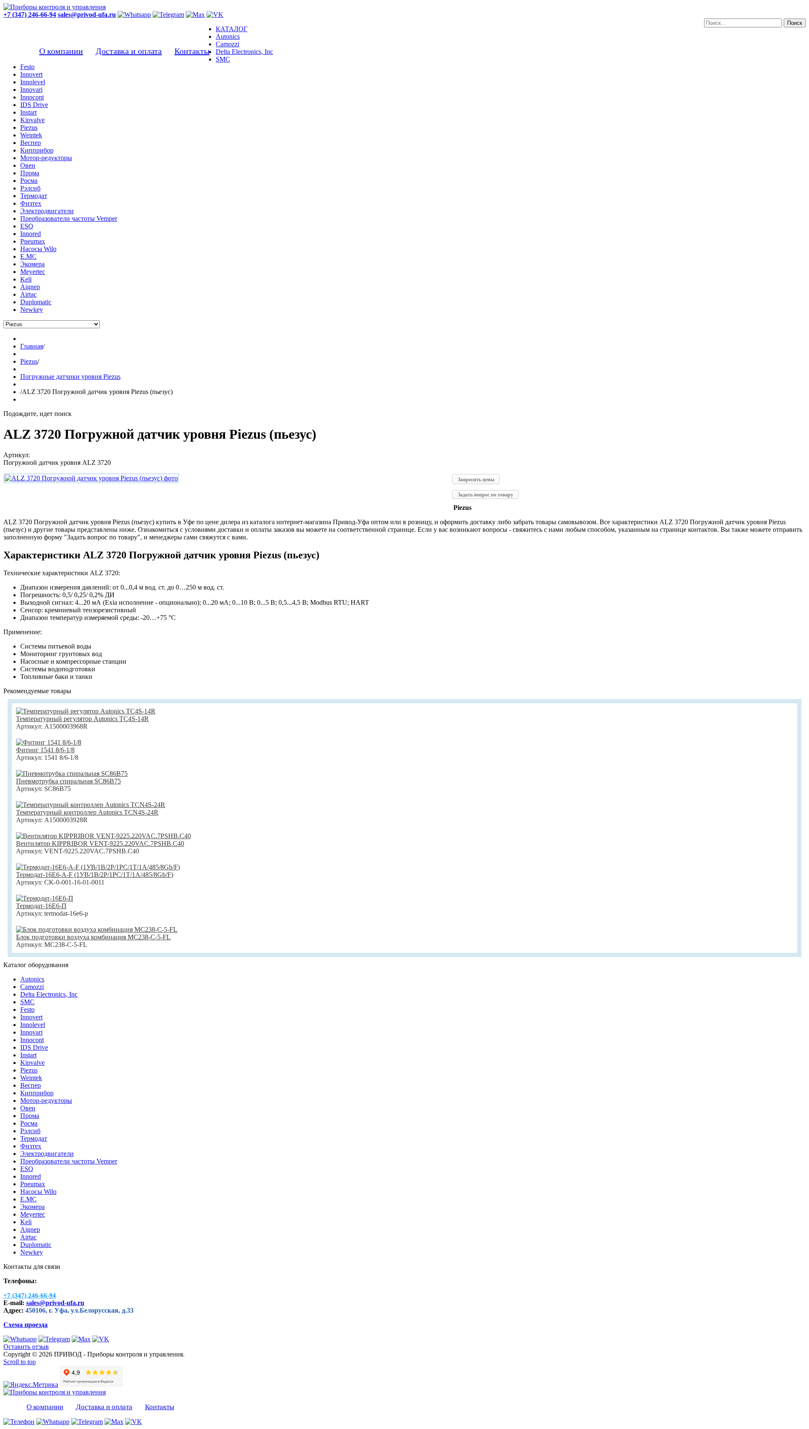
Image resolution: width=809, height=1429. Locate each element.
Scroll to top (19, 1361)
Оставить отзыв (26, 1346)
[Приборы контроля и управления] (54, 7)
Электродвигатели (47, 1153)
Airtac (28, 1237)
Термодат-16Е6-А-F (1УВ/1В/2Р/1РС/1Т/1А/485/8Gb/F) (94, 874)
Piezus (29, 1070)
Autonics (32, 979)
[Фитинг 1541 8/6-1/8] (48, 742)
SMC (27, 1001)
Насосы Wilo (38, 1191)
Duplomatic (35, 1244)
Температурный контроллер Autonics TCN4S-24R (87, 812)
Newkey (31, 1252)
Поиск (794, 23)
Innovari (31, 1032)
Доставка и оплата (129, 51)
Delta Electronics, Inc (49, 994)
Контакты (191, 51)
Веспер (30, 1085)
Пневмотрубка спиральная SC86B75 (68, 781)
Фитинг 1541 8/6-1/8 (45, 749)
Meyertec (32, 1214)
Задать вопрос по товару (485, 495)
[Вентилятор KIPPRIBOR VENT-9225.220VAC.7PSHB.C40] (103, 835)
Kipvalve (32, 1062)
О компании (61, 51)
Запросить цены (476, 480)
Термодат (33, 1138)
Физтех (30, 1146)
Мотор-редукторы (46, 1100)
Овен (27, 1108)
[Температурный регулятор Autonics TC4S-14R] (85, 711)
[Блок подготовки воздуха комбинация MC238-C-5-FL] (96, 929)
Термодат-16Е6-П (41, 905)
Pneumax (32, 1184)
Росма (29, 1123)
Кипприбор (37, 1093)
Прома (29, 1115)
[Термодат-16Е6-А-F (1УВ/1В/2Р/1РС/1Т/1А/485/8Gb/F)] (98, 867)
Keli (26, 1221)
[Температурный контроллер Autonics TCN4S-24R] (90, 804)
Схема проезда (25, 1324)
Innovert (31, 1017)
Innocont (32, 1039)
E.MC (28, 1199)
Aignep (30, 1229)
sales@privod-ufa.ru (55, 1302)
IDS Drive (34, 1047)
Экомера (32, 1206)
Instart (28, 1055)
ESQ (26, 1168)
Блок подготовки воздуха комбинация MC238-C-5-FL (93, 937)
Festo (27, 1009)
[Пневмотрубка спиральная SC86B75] (72, 773)
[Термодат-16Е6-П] (44, 898)
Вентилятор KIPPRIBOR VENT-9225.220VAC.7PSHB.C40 (100, 843)
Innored (30, 1176)
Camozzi (32, 986)
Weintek (31, 1077)
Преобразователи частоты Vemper (68, 1161)
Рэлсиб (30, 1130)
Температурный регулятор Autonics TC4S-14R (82, 718)
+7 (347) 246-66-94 (29, 14)
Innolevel (32, 1024)
